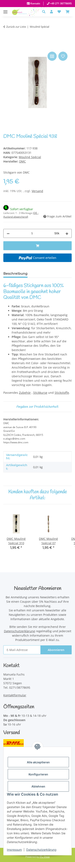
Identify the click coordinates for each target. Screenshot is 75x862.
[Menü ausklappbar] (5, 9)
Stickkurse (40, 393)
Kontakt (35, 3)
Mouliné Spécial (30, 157)
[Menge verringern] (8, 233)
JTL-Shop (45, 856)
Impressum (14, 849)
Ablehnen (38, 786)
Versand (37, 191)
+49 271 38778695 (60, 3)
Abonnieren (56, 650)
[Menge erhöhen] (66, 233)
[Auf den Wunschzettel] (63, 56)
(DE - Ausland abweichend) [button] (21, 215)
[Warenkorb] (67, 11)
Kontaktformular (14, 695)
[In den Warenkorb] (6, 46)
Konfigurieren (38, 774)
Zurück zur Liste (16, 27)
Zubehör (25, 393)
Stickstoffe (62, 393)
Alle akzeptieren (38, 762)
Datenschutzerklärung (41, 849)
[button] (45, 11)
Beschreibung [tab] (15, 274)
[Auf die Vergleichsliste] (52, 56)
